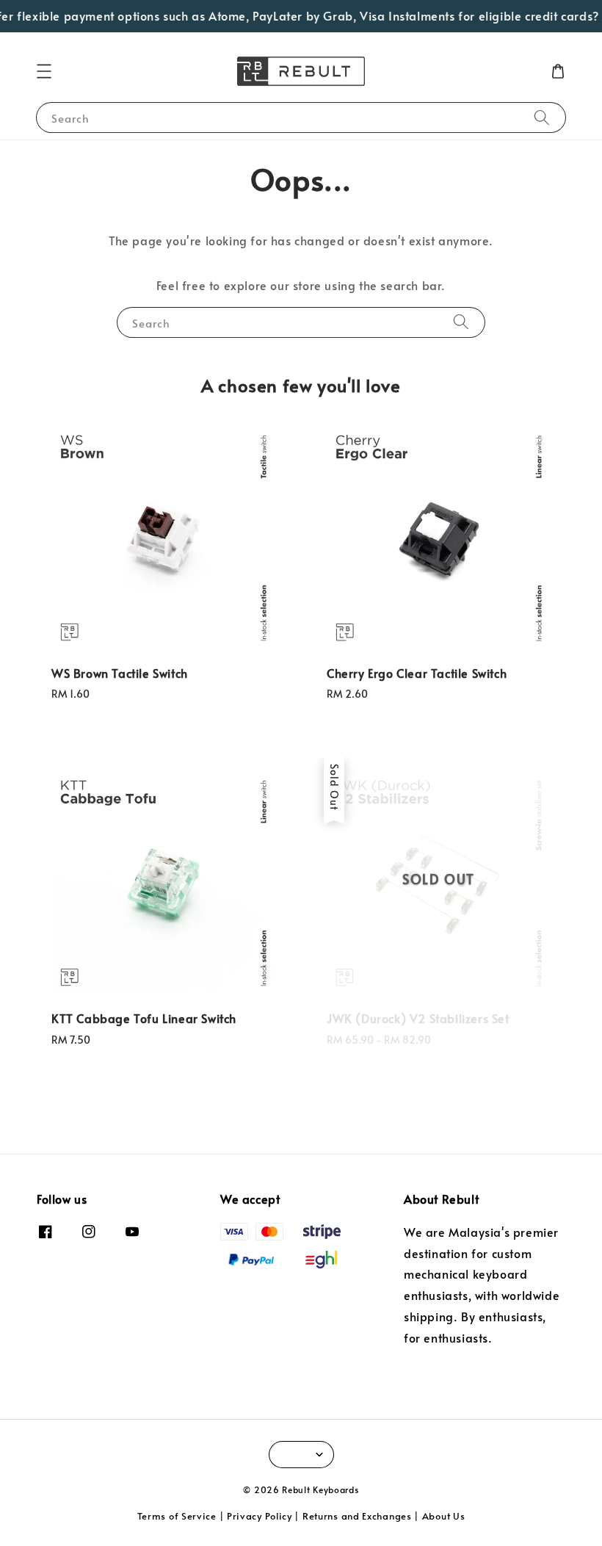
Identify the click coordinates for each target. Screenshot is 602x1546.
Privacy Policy (259, 1515)
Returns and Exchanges (357, 1515)
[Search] (541, 117)
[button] (44, 71)
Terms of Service (177, 1515)
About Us (443, 1515)
